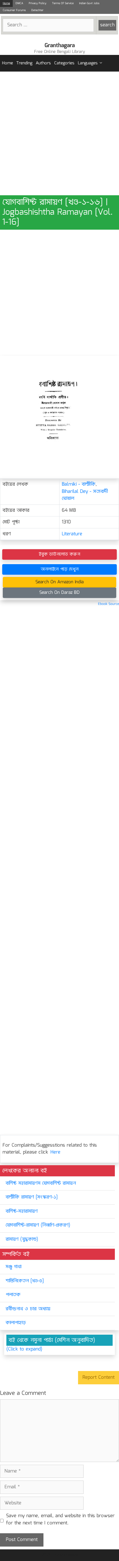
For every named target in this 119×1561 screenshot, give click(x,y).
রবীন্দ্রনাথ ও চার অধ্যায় (28, 1309)
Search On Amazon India (59, 582)
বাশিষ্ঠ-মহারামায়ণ (22, 1211)
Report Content (98, 1377)
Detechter (37, 10)
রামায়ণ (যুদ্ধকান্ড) (22, 1239)
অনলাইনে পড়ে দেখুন (60, 569)
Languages (88, 63)
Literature (72, 534)
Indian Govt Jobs (89, 3)
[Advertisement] (59, 133)
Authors (43, 63)
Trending (24, 63)
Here (55, 1152)
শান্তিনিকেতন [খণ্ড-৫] (25, 1281)
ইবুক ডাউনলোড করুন (59, 554)
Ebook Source (108, 604)
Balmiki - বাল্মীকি (78, 484)
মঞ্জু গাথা (13, 1267)
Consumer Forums (14, 10)
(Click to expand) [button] (24, 1349)
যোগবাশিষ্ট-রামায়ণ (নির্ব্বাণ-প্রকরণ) (38, 1225)
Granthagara (60, 45)
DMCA (19, 3)
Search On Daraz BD (59, 592)
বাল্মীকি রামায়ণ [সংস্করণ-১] (32, 1197)
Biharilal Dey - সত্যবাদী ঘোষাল (85, 495)
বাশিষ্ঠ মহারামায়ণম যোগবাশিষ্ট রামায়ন (41, 1183)
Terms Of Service (63, 3)
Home (6, 3)
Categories (64, 63)
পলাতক (13, 1295)
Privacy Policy (37, 3)
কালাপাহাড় (16, 1323)
